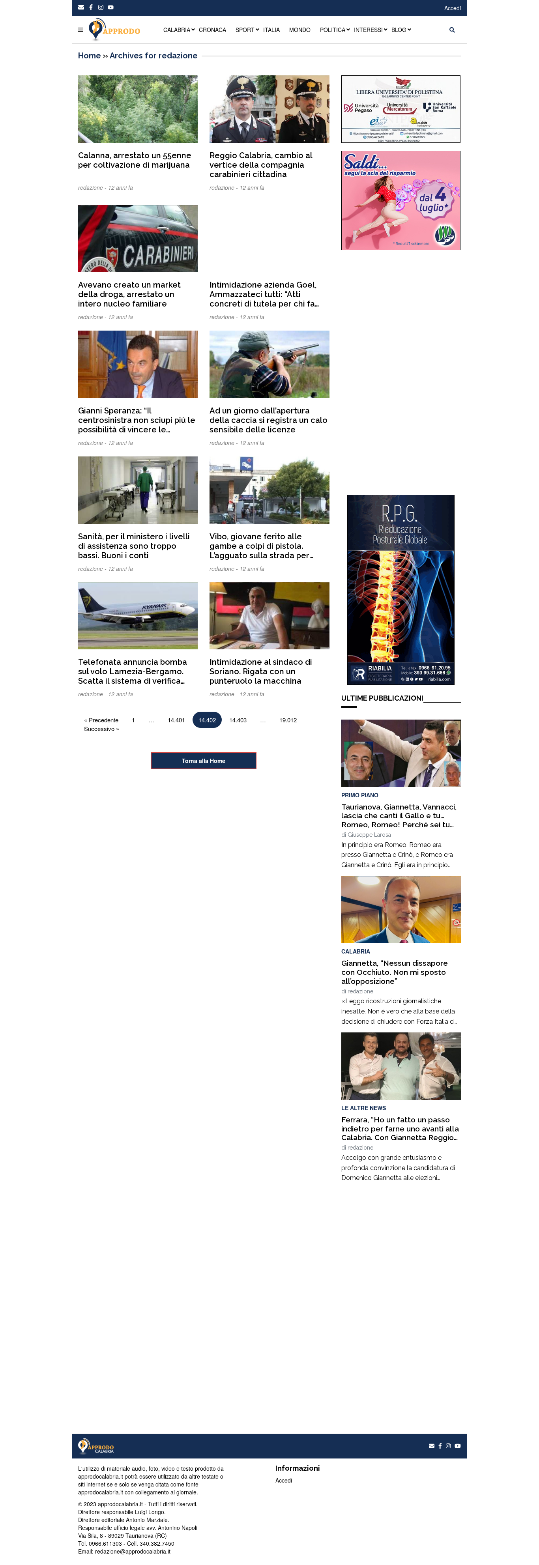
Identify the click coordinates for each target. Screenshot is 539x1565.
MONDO (300, 30)
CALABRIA (176, 30)
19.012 (288, 720)
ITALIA (271, 30)
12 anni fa (120, 187)
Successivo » (101, 728)
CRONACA (212, 30)
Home (89, 55)
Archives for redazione (154, 55)
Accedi (452, 8)
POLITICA (332, 30)
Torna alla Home (203, 761)
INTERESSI (368, 30)
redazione (360, 991)
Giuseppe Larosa (369, 835)
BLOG (398, 30)
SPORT (245, 30)
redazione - (93, 187)
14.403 (238, 720)
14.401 (176, 720)
